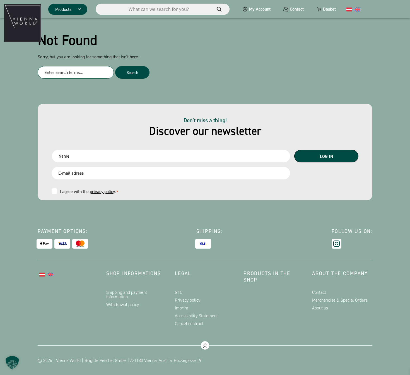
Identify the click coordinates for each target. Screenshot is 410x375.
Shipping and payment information (126, 294)
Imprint (181, 308)
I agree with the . (89, 191)
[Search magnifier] (219, 9)
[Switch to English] (357, 9)
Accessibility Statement (196, 316)
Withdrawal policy (122, 304)
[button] (12, 362)
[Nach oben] (205, 345)
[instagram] (336, 244)
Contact (297, 9)
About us (320, 308)
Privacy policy (187, 300)
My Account (260, 9)
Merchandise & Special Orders (340, 300)
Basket (329, 9)
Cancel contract (189, 323)
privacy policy (102, 191)
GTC (178, 292)
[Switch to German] (349, 9)
